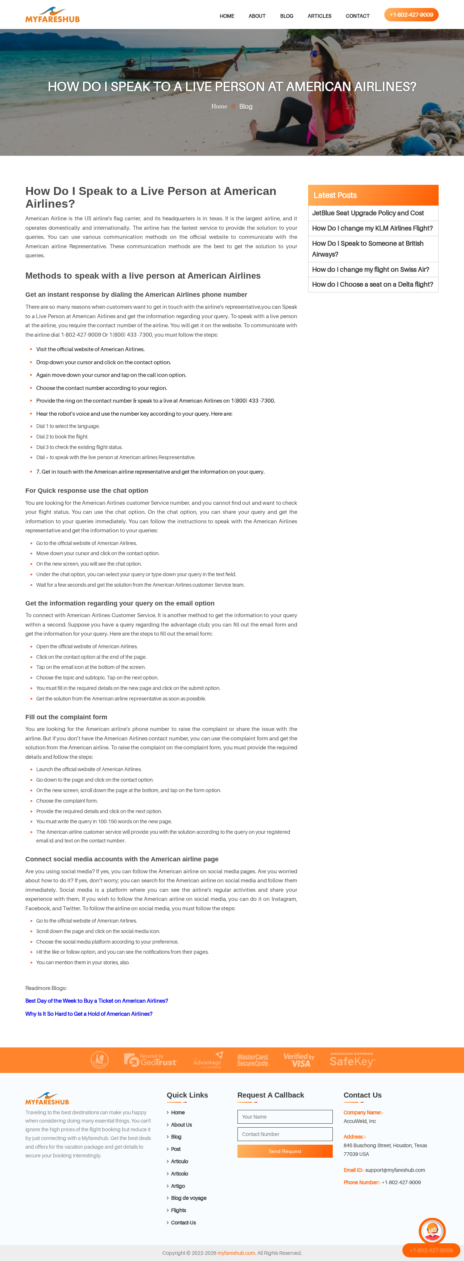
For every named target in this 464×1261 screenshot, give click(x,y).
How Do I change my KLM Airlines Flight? (372, 228)
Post (176, 1149)
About (257, 16)
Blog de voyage (189, 1198)
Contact (358, 16)
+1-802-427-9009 (411, 14)
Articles (319, 16)
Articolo (179, 1173)
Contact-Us (183, 1222)
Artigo (178, 1186)
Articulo (179, 1161)
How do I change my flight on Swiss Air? (370, 269)
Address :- (355, 1136)
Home (227, 16)
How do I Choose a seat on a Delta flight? (372, 284)
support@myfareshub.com (395, 1170)
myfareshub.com (236, 1253)
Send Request (285, 1151)
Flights (178, 1210)
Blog (286, 16)
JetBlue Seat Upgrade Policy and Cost (368, 213)
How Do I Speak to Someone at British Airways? (368, 249)
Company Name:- (363, 1112)
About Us (181, 1124)
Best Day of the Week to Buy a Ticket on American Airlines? (96, 1000)
